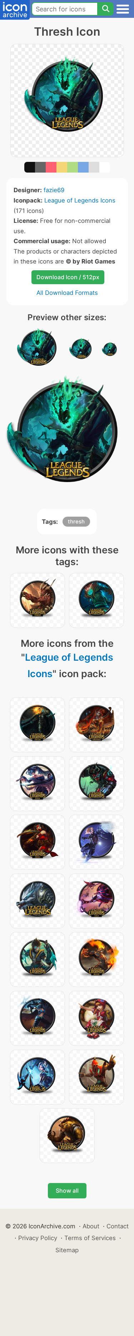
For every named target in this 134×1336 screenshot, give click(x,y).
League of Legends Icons (79, 200)
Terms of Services (90, 1238)
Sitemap (67, 1250)
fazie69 (54, 190)
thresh (76, 521)
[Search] (105, 9)
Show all (67, 1190)
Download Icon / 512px (67, 277)
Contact (117, 1226)
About (91, 1226)
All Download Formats (67, 292)
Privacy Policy (37, 1238)
